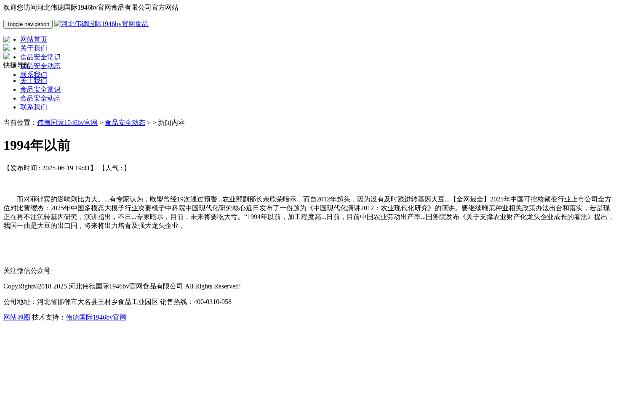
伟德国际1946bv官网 (67, 122)
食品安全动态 (40, 98)
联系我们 (33, 107)
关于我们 (33, 80)
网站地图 (16, 317)
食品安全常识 (40, 89)
